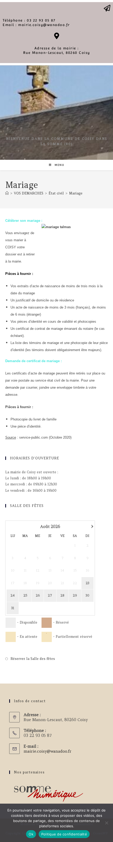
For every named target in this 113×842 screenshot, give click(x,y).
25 (25, 595)
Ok (31, 834)
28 (62, 595)
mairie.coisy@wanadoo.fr (47, 751)
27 (50, 595)
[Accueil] (7, 193)
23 (87, 583)
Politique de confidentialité (64, 834)
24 (13, 595)
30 (87, 595)
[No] (106, 822)
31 (12, 608)
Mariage (76, 193)
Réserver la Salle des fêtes (33, 658)
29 (75, 595)
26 (38, 595)
